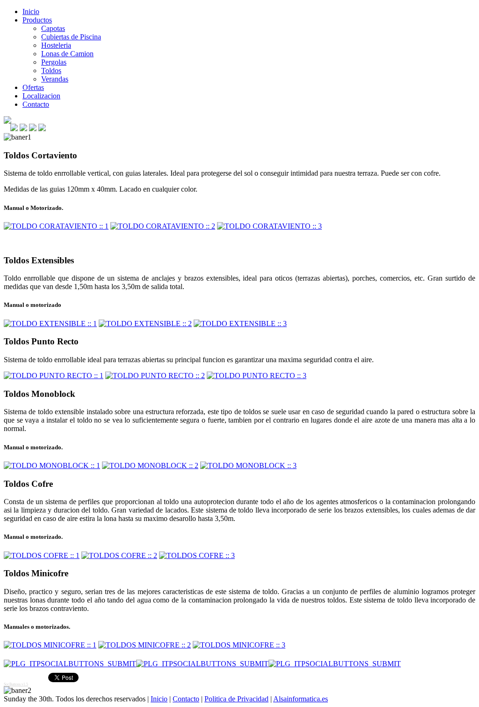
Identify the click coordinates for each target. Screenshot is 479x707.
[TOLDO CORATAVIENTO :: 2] (162, 226)
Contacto (35, 104)
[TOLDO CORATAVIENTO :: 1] (56, 226)
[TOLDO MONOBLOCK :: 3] (248, 465)
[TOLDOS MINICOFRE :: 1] (50, 645)
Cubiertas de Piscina (71, 37)
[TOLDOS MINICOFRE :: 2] (144, 645)
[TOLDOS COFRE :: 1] (42, 555)
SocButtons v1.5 (16, 684)
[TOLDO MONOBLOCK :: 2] (150, 465)
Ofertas (33, 87)
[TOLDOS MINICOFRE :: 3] (239, 645)
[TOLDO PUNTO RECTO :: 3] (256, 376)
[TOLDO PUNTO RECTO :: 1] (53, 376)
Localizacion (41, 96)
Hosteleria (56, 45)
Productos (37, 20)
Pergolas (53, 62)
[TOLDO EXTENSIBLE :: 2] (145, 323)
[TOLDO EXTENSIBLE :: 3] (240, 323)
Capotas (53, 28)
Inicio (30, 11)
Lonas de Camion (67, 54)
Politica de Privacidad (236, 699)
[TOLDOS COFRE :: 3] (197, 555)
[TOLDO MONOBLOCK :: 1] (52, 465)
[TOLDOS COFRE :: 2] (119, 555)
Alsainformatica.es (300, 699)
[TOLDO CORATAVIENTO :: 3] (269, 226)
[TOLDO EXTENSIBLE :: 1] (50, 323)
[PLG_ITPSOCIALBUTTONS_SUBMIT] (70, 664)
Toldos (51, 70)
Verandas (54, 79)
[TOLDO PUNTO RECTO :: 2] (155, 376)
